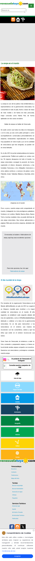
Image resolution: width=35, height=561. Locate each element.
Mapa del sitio (15, 478)
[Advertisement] (17, 41)
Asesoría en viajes (17, 491)
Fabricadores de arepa (17, 271)
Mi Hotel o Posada (17, 512)
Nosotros (14, 469)
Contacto (13, 472)
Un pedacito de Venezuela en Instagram (21, 360)
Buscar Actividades (17, 488)
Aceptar (17, 556)
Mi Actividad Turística (18, 515)
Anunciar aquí (16, 506)
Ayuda (14, 509)
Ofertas (14, 495)
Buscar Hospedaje (17, 485)
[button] (13, 22)
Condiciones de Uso (8, 551)
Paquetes (15, 498)
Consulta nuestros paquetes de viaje (19, 366)
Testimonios (14, 475)
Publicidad (15, 518)
